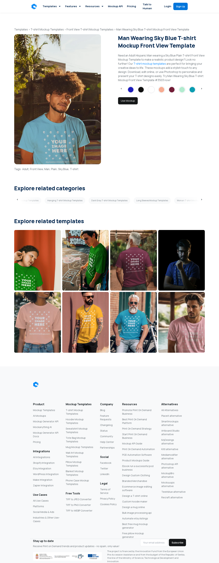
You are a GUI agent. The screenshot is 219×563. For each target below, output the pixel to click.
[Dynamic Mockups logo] (35, 384)
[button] (34, 6)
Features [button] (71, 6)
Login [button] (167, 6)
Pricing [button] (131, 6)
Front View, (37, 169)
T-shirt (74, 169)
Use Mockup (128, 100)
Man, (47, 169)
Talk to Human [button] (147, 6)
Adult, (25, 169)
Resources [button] (92, 6)
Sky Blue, (63, 169)
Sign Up (180, 6)
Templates (50, 6)
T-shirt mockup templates (149, 64)
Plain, (54, 169)
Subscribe (177, 542)
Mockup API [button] (115, 6)
